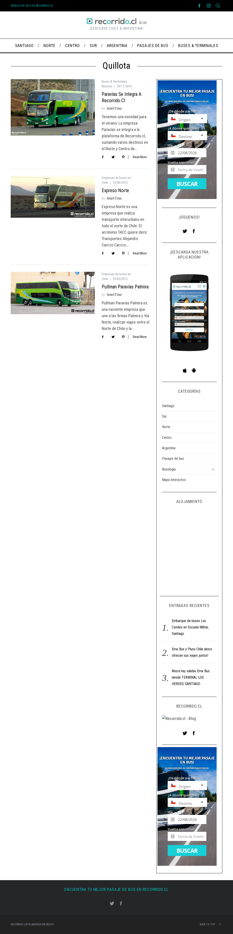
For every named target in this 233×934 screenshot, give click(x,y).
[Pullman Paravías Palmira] (53, 293)
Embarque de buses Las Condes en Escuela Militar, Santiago (190, 627)
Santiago (168, 406)
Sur (164, 416)
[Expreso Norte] (53, 196)
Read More (140, 157)
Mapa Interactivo (174, 480)
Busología (169, 469)
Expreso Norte (115, 190)
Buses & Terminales (114, 81)
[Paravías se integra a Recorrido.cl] (53, 107)
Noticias (107, 86)
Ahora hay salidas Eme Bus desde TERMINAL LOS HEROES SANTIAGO (191, 677)
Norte (166, 427)
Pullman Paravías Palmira (125, 287)
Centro (167, 437)
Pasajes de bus (173, 458)
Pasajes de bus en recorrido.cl (32, 5)
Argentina (168, 448)
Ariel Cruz (114, 108)
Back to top (207, 924)
